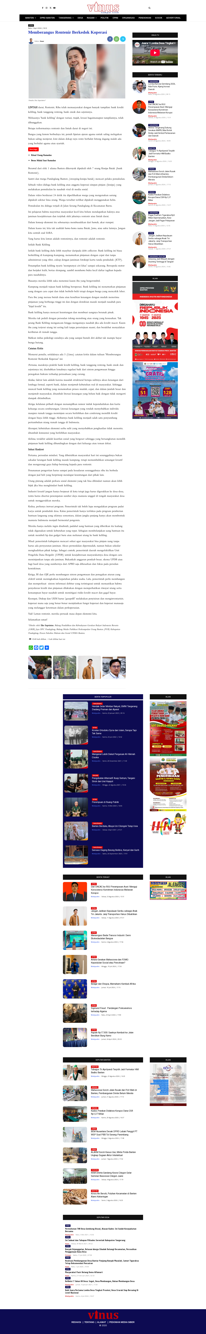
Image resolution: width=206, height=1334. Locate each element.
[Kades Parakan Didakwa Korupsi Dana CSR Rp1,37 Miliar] (139, 197)
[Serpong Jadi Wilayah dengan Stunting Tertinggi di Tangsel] (139, 261)
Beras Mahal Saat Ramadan (43, 161)
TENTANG (89, 1322)
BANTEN (152, 148)
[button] (167, 8)
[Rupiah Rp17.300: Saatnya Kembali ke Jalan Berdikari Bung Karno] (75, 1037)
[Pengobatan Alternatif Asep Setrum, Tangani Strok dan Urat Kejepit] (76, 783)
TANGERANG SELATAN (157, 256)
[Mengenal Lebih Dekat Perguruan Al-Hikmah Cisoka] (76, 759)
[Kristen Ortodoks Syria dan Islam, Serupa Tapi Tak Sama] (76, 735)
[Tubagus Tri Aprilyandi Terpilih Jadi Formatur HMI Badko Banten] (139, 153)
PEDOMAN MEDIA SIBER (122, 1322)
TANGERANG (153, 81)
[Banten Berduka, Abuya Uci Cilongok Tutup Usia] (76, 831)
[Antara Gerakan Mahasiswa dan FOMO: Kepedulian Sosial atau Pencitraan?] (75, 964)
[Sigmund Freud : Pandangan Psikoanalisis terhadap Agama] (75, 1013)
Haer (67, 1244)
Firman (68, 1255)
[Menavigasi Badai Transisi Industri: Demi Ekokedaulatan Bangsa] (75, 940)
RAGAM (95, 775)
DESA (68, 1226)
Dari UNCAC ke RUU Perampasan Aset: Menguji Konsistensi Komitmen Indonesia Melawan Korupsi (114, 889)
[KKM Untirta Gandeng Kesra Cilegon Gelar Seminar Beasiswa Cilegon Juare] (75, 1176)
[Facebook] (43, 8)
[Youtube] (54, 8)
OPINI (31, 25)
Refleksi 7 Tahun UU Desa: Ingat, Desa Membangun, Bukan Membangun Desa (100, 1281)
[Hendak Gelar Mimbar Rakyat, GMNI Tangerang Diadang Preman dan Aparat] (76, 711)
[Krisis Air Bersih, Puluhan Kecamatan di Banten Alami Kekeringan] (75, 1197)
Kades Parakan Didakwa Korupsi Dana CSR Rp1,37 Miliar (159, 197)
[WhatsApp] (116, 39)
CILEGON (95, 1170)
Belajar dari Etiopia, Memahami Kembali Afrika (113, 984)
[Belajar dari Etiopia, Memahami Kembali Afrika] (75, 988)
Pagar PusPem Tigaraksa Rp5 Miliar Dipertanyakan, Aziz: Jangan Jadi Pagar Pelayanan (161, 218)
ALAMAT (101, 1322)
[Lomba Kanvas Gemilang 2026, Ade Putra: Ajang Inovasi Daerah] (114, 667)
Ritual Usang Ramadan (41, 155)
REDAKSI (76, 1322)
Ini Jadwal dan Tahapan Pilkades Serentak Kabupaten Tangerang (95, 1240)
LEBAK (94, 1129)
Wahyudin (152, 93)
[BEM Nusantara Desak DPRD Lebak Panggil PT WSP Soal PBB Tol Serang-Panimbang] (75, 1135)
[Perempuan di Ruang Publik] (76, 807)
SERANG (152, 169)
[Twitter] (50, 8)
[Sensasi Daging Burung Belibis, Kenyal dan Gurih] (76, 854)
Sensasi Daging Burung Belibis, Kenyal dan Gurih (115, 850)
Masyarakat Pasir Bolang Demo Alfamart (84, 1272)
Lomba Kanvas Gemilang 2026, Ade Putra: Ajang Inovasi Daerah (161, 86)
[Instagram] (46, 8)
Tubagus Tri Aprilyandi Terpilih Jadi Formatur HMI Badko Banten (161, 153)
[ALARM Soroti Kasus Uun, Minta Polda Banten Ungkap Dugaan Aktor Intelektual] (75, 1155)
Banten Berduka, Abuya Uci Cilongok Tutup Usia (115, 826)
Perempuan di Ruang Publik (105, 802)
